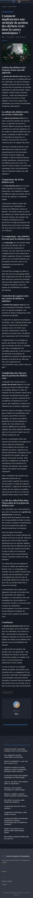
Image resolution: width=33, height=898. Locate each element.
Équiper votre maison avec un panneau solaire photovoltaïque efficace (14, 830)
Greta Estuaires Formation (18, 856)
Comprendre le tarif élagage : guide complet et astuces (15, 813)
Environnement (12, 6)
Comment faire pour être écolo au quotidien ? (15, 807)
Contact (4, 884)
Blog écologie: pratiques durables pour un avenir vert (16, 837)
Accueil (4, 6)
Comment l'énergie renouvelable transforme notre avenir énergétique (16, 750)
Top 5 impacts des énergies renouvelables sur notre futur (13, 756)
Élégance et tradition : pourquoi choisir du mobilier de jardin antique (16, 795)
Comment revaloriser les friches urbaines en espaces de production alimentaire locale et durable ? (15, 769)
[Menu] (19, 1)
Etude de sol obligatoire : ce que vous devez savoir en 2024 (16, 762)
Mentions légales (7, 881)
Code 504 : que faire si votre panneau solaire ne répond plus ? (16, 782)
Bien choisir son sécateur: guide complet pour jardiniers (14, 801)
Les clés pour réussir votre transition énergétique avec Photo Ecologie (16, 776)
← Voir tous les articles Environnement (14, 725)
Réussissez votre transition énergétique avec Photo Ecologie (14, 789)
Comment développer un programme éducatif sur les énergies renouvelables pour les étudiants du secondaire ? (16, 821)
